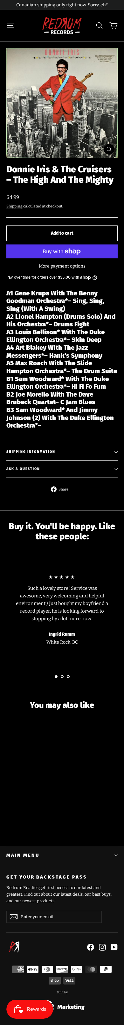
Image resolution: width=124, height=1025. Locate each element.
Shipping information (30, 452)
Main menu (22, 855)
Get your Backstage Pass (46, 877)
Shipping (14, 206)
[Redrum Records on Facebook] (90, 946)
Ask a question (23, 469)
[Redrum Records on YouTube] (114, 946)
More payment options (62, 266)
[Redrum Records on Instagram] (102, 946)
